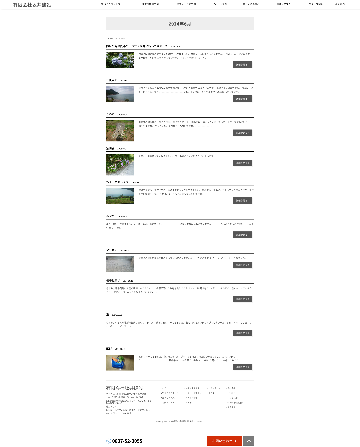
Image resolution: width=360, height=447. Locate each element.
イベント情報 (220, 4)
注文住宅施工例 (150, 4)
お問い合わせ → (224, 441)
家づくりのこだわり (169, 393)
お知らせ (190, 403)
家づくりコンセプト (112, 4)
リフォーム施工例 (186, 4)
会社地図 (231, 393)
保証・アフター (284, 4)
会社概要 (231, 388)
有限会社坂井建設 (32, 4)
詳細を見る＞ (243, 64)
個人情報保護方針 (235, 403)
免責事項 (231, 407)
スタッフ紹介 (316, 4)
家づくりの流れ (251, 4)
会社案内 (340, 4)
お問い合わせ (214, 388)
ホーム (164, 388)
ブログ (211, 393)
